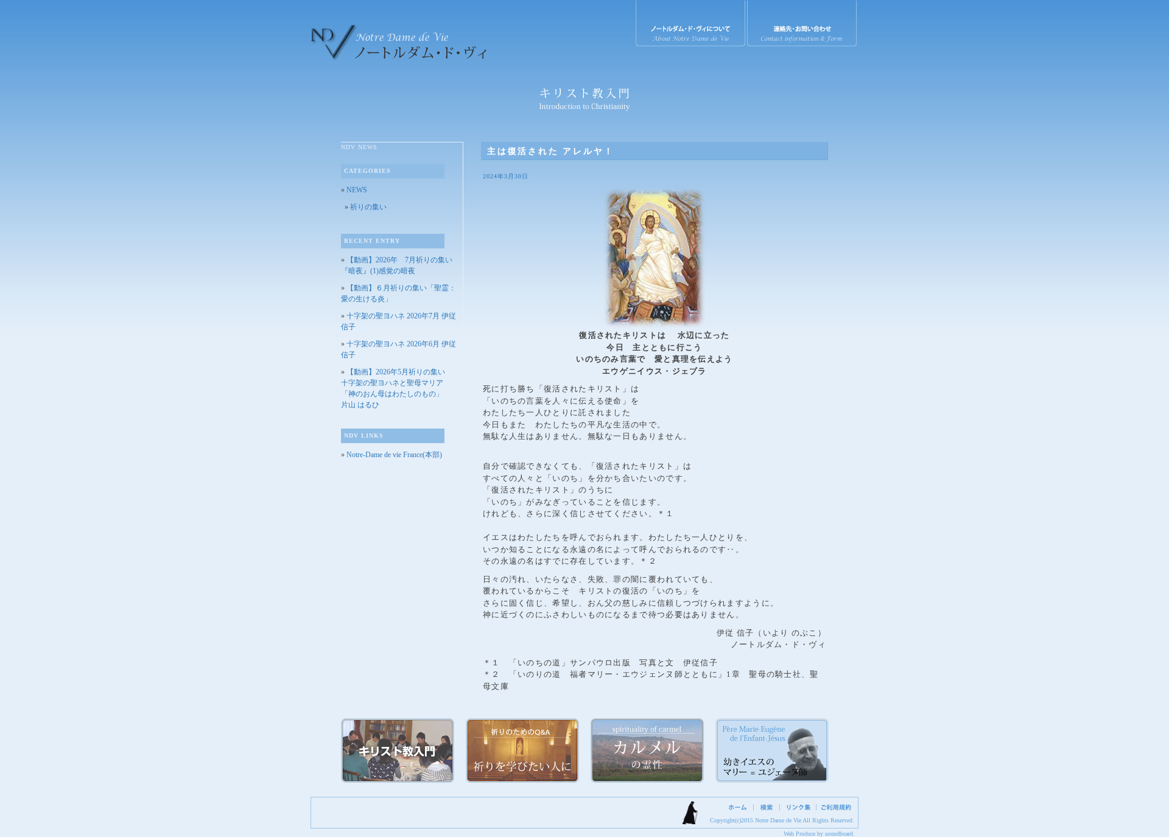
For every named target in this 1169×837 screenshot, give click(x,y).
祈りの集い (368, 207)
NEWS (356, 190)
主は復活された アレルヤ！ (550, 151)
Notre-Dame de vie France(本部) (394, 454)
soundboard (839, 833)
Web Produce (799, 833)
